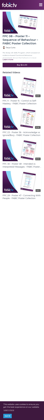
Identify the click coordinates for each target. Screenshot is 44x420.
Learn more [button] (9, 410)
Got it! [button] (7, 416)
